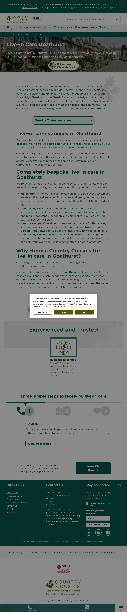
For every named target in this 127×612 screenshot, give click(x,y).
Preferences (42, 312)
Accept (84, 312)
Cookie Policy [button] (73, 304)
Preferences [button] (61, 306)
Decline (63, 312)
